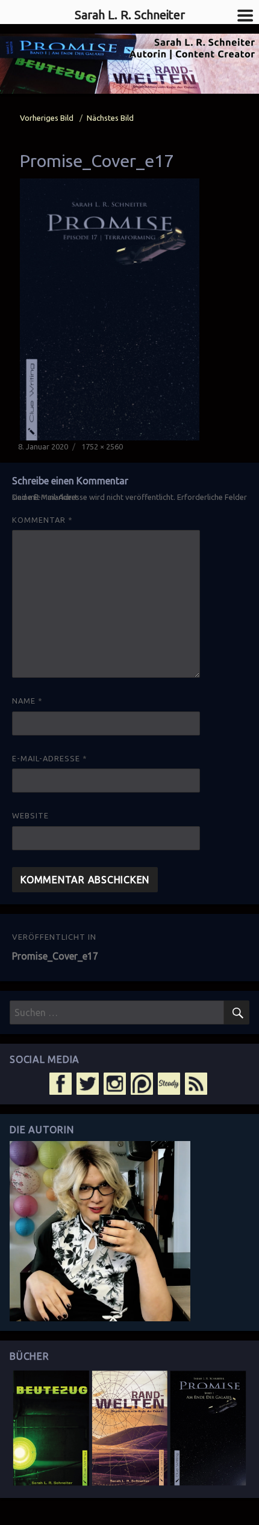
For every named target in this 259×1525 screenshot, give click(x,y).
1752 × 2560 (102, 446)
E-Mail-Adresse (49, 758)
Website (30, 815)
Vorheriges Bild (46, 118)
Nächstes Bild (110, 118)
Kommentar (42, 520)
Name (27, 700)
